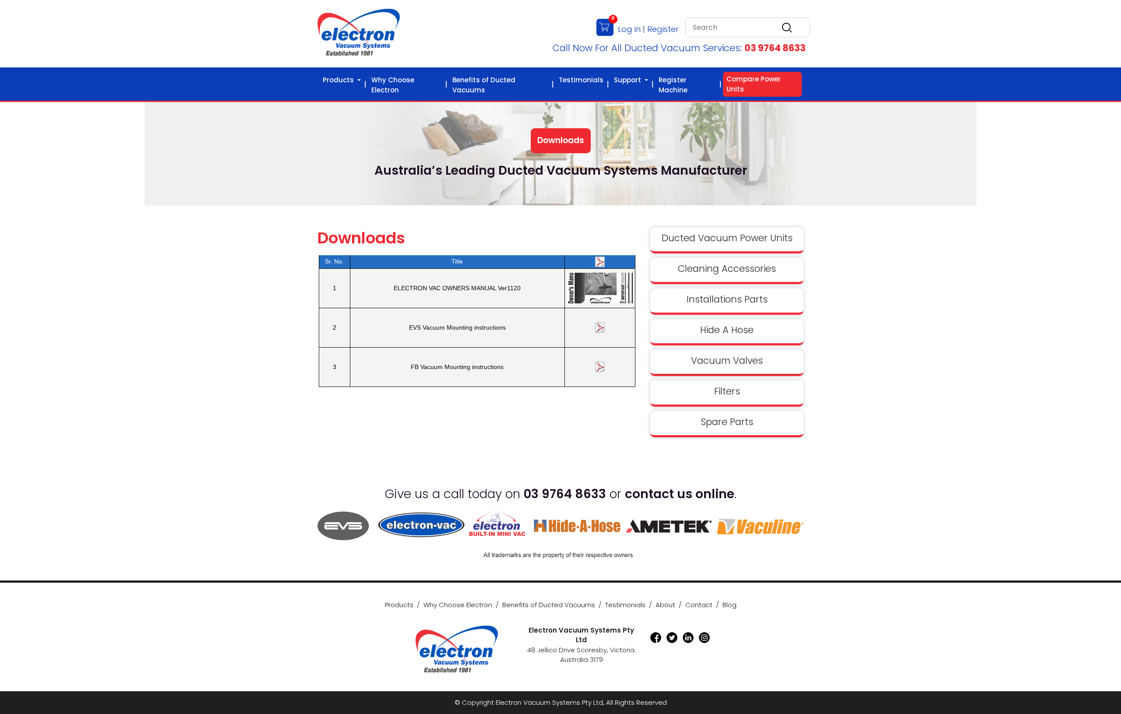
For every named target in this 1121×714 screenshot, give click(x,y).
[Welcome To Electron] (358, 33)
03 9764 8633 (775, 48)
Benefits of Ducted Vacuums (483, 85)
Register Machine (673, 85)
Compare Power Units (753, 84)
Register (663, 29)
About (665, 604)
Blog (730, 604)
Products (339, 79)
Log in (629, 29)
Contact (698, 604)
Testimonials (581, 79)
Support (628, 79)
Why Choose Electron (392, 85)
